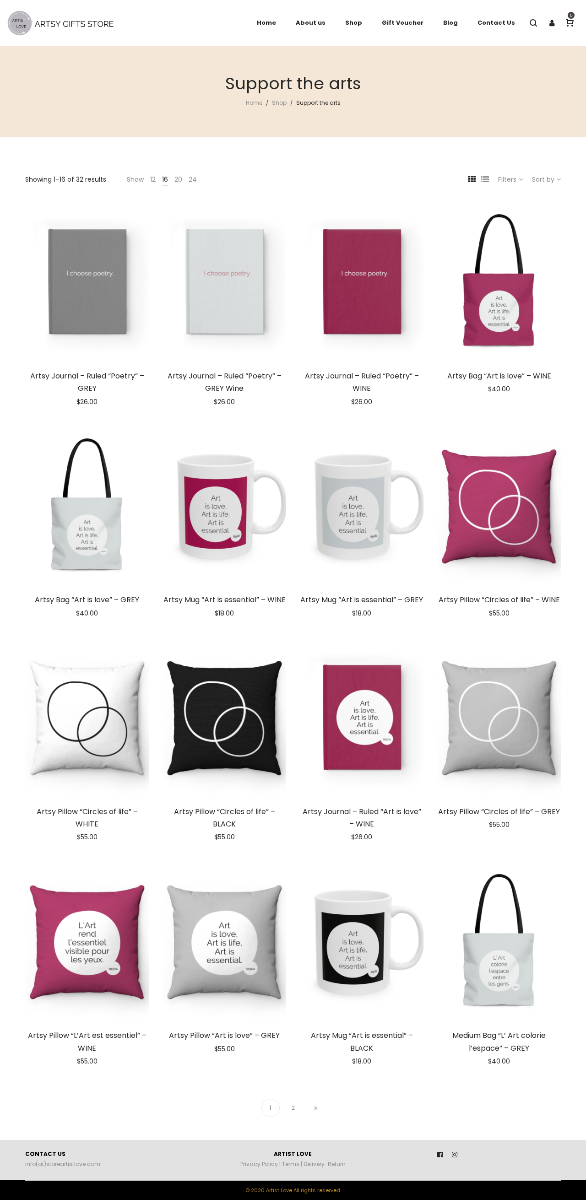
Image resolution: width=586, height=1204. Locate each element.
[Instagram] (454, 1154)
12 (153, 179)
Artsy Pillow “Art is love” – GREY (224, 1035)
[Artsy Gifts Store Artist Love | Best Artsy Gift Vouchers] (64, 23)
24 (193, 179)
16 (165, 179)
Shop (279, 103)
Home (254, 103)
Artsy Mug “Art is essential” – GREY (361, 599)
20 (178, 179)
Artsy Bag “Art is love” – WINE (499, 376)
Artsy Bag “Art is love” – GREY (87, 599)
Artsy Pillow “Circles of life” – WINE (499, 599)
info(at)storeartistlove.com (62, 1164)
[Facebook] (440, 1154)
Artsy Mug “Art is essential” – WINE (224, 599)
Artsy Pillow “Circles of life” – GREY (499, 811)
